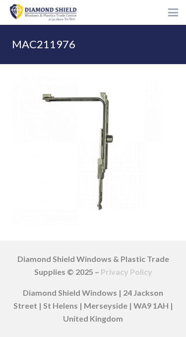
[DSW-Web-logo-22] (43, 12)
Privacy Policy (126, 271)
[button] (173, 12)
